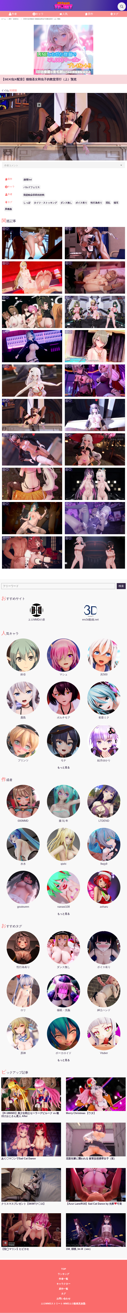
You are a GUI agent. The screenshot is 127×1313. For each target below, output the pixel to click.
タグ (63, 1293)
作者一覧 (63, 1279)
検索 (121, 586)
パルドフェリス (31, 187)
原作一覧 (63, 1289)
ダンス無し (66, 202)
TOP (63, 1269)
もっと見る (63, 767)
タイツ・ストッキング (45, 202)
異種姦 (8, 209)
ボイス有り (81, 202)
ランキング (63, 1274)
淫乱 (108, 202)
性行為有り (96, 202)
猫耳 (116, 202)
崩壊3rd (27, 179)
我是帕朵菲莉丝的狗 (33, 195)
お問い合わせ (63, 1298)
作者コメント (11, 165)
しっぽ (26, 202)
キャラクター (63, 1284)
